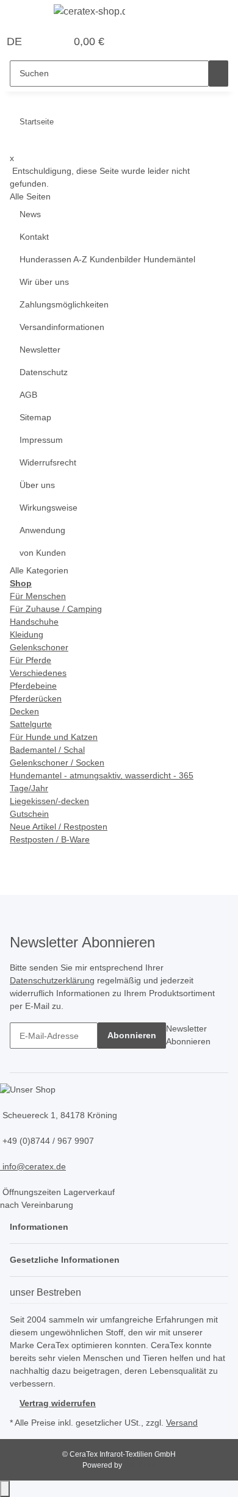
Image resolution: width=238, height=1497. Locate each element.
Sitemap (35, 417)
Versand (182, 1422)
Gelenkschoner (39, 647)
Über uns (37, 485)
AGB (28, 395)
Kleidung (26, 634)
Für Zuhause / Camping (56, 609)
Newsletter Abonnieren (188, 1035)
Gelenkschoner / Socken (57, 762)
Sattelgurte (31, 724)
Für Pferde (30, 660)
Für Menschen (38, 596)
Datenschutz (44, 372)
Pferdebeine (33, 686)
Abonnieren (131, 1035)
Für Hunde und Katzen (54, 737)
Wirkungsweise (49, 507)
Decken (24, 711)
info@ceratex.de (33, 1166)
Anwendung (42, 530)
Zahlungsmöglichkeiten (64, 304)
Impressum (41, 440)
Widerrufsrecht (48, 462)
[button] (43, 42)
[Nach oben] (5, 1489)
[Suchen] (218, 73)
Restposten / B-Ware (50, 839)
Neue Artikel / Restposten (58, 826)
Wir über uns (44, 282)
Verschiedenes (38, 673)
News (30, 214)
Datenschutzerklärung (52, 980)
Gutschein (29, 814)
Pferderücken (36, 698)
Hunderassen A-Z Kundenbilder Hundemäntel (107, 259)
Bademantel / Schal (47, 750)
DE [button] (16, 41)
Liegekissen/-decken (49, 801)
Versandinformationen (62, 327)
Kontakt (34, 237)
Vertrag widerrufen (58, 1403)
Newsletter (40, 349)
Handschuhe (34, 621)
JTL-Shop (140, 1465)
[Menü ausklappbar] (25, 14)
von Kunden (43, 553)
